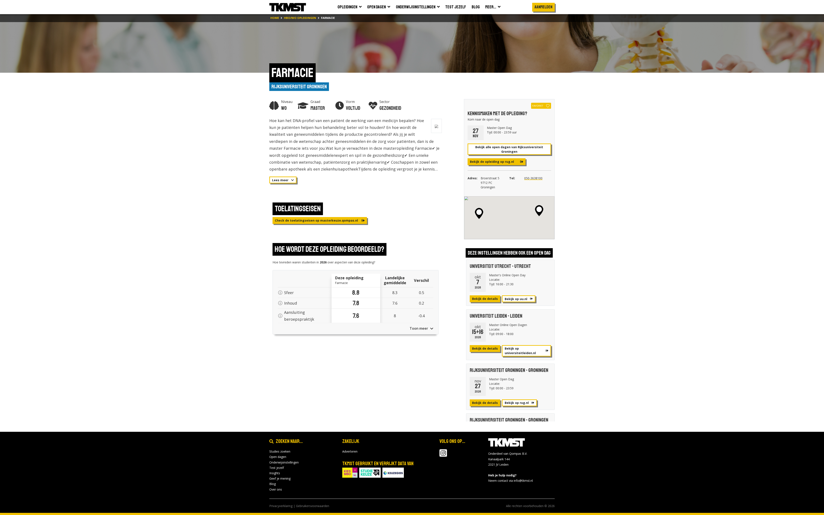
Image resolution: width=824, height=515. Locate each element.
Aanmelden (543, 7)
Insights (274, 473)
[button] (539, 210)
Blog (272, 484)
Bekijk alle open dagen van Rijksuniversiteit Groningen (509, 149)
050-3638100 (533, 178)
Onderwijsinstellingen (284, 462)
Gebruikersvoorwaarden (312, 506)
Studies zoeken (279, 451)
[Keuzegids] (393, 472)
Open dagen (277, 457)
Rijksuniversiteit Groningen (299, 86)
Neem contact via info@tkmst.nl (510, 481)
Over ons (275, 489)
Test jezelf (276, 468)
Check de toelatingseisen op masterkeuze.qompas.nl (317, 220)
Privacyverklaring (280, 506)
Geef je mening (280, 478)
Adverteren (349, 451)
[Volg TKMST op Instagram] (443, 455)
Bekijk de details (485, 299)
